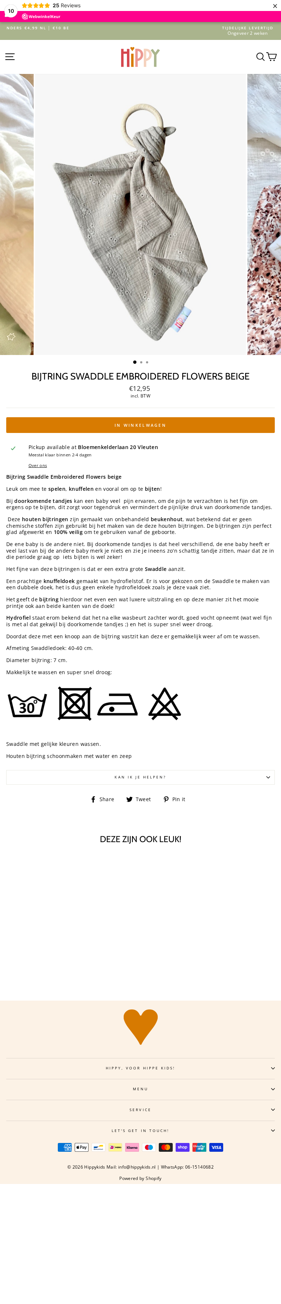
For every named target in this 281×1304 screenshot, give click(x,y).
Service (140, 1109)
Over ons (38, 465)
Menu (140, 1088)
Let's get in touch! (140, 1130)
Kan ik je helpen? (140, 777)
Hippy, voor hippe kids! (140, 1068)
